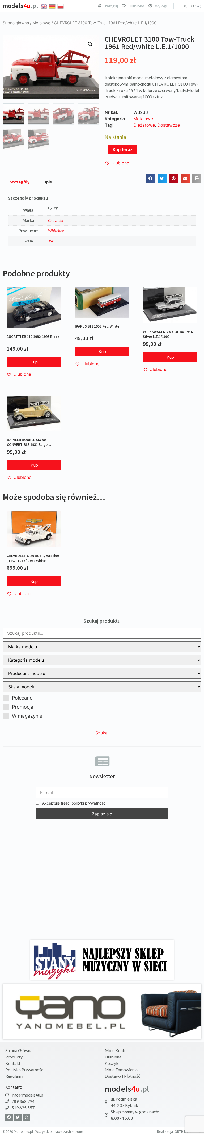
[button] (90, 44)
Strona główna (16, 23)
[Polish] (60, 5)
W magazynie (27, 716)
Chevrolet (55, 220)
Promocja (22, 707)
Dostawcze (168, 125)
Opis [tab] (47, 181)
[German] (52, 5)
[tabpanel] (102, 223)
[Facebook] (9, 1117)
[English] (44, 5)
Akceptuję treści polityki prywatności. (74, 803)
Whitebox (56, 230)
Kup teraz (123, 149)
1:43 (51, 241)
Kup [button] (34, 361)
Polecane (22, 698)
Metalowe (41, 23)
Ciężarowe (144, 125)
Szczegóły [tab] (19, 181)
